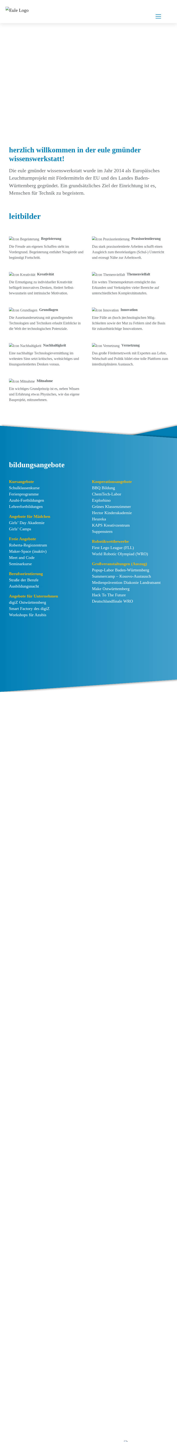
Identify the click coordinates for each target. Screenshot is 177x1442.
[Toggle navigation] (158, 16)
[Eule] (17, 10)
